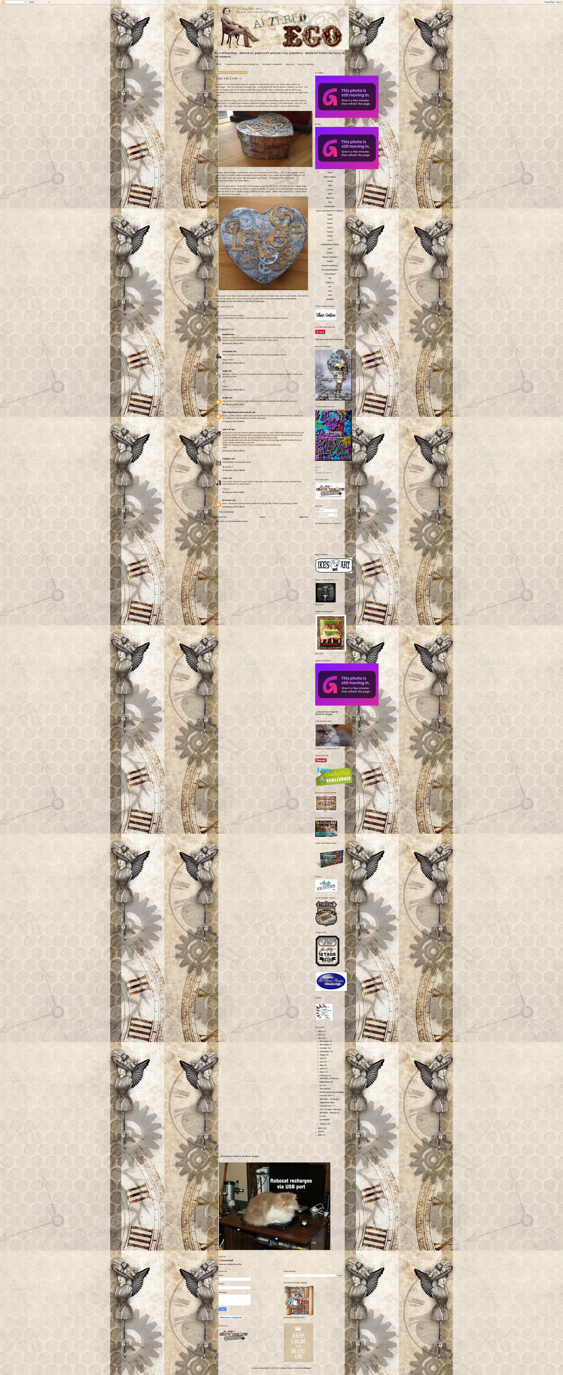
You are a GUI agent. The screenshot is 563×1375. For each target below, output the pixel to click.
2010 (320, 1135)
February (324, 1075)
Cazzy (225, 478)
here (246, 180)
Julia (330, 185)
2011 (320, 1132)
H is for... (323, 1085)
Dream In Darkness (330, 265)
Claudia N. (226, 459)
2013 (320, 1038)
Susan (329, 215)
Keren (330, 223)
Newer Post (222, 517)
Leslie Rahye (329, 274)
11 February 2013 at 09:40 (233, 421)
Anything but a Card (231, 318)
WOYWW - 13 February (330, 1099)
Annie (224, 371)
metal (267, 318)
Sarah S (330, 253)
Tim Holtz (284, 318)
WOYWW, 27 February (329, 1078)
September (325, 1051)
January (323, 1124)
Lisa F (330, 227)
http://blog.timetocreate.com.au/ (236, 412)
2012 (320, 1128)
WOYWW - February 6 (329, 1113)
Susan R (330, 261)
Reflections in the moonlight (332, 1092)
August (323, 1055)
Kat (330, 278)
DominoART (330, 206)
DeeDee (330, 299)
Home (218, 64)
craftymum (227, 351)
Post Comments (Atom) (237, 521)
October (324, 1048)
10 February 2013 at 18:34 (233, 390)
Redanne (226, 334)
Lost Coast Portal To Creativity (329, 211)
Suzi (330, 291)
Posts (321, 510)
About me (290, 64)
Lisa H (330, 240)
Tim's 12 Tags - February (330, 1109)
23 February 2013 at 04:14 (233, 507)
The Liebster (325, 1089)
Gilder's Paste (245, 318)
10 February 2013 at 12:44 (233, 363)
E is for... (323, 1116)
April (322, 1068)
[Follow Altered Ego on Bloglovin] (231, 1319)
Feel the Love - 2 (327, 1095)
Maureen (330, 198)
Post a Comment (226, 512)
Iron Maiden (325, 1119)
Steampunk (275, 318)
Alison (330, 181)
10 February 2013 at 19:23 (233, 404)
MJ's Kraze (227, 500)
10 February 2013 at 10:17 (233, 343)
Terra (329, 172)
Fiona (330, 236)
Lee (329, 287)
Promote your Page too (323, 473)
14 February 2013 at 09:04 (233, 470)
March (323, 1072)
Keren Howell (231, 316)
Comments (323, 515)
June (322, 1062)
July (322, 1058)
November (325, 1044)
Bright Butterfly (326, 1082)
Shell (330, 249)
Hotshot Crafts (258, 318)
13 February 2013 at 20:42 (233, 451)
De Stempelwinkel (330, 270)
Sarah (330, 219)
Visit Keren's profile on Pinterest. (329, 339)
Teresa (330, 232)
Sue (329, 202)
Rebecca (330, 282)
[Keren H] (316, 470)
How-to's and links (306, 64)
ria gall (225, 398)
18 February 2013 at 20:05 (233, 492)
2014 (320, 1035)
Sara (330, 295)
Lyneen (330, 189)
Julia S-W (226, 429)
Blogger (307, 1368)
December (325, 1041)
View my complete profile (230, 1264)
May (322, 1065)
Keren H (318, 467)
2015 (320, 1031)
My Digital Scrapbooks (272, 64)
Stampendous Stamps (330, 244)
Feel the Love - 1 (327, 1106)
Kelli (330, 194)
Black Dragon (330, 177)
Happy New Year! (327, 1102)
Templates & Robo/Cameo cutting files (242, 64)
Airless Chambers (330, 257)
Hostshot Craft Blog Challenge (249, 301)
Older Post (303, 517)
